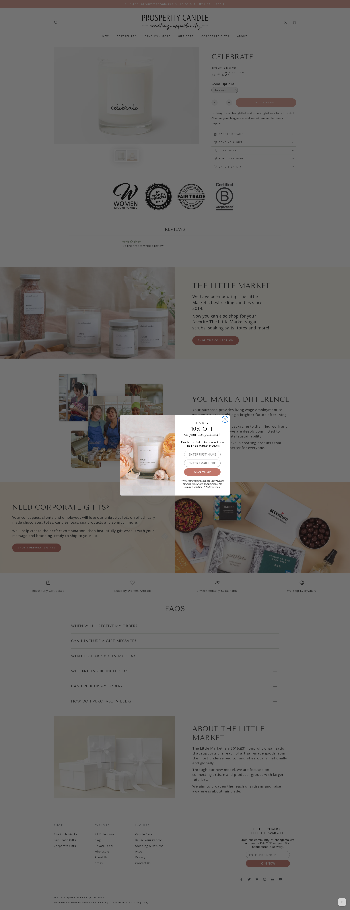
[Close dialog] (225, 419)
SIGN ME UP (202, 472)
